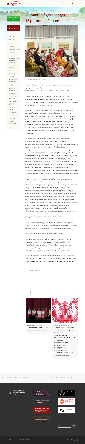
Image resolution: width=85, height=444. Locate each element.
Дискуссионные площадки (14, 114)
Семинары (12, 118)
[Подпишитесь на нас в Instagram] (18, 11)
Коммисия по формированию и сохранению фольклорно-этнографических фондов (14, 61)
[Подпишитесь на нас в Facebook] (15, 11)
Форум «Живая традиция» (13, 80)
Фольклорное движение (13, 75)
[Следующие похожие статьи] (32, 292)
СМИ (10, 70)
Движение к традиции (12, 89)
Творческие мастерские (12, 122)
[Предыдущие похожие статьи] (27, 292)
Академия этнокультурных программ (14, 96)
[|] (14, 3)
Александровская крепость (14, 102)
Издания (11, 127)
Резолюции (12, 52)
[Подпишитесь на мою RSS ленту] (7, 11)
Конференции (13, 85)
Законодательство (15, 49)
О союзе (11, 40)
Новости (11, 36)
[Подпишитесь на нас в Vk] (11, 11)
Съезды (11, 46)
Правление (12, 43)
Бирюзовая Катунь (12, 108)
